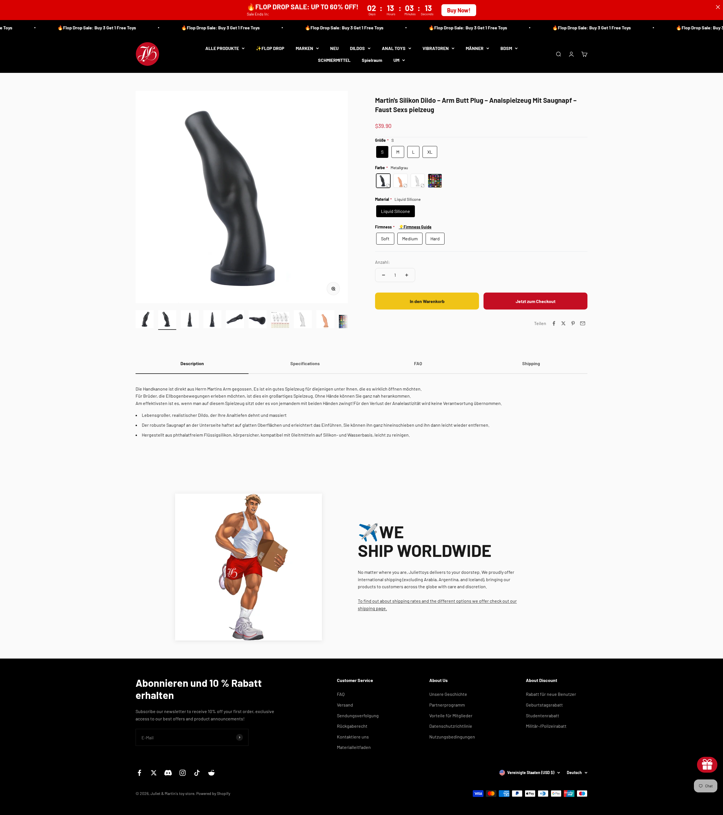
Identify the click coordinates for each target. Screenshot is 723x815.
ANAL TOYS (394, 48)
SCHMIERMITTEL (334, 59)
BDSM (506, 48)
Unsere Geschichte (448, 694)
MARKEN (304, 48)
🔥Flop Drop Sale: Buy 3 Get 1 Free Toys (77, 27)
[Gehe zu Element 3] (190, 320)
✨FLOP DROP (270, 48)
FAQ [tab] (418, 363)
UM (396, 59)
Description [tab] (192, 363)
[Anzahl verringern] (383, 275)
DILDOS (357, 48)
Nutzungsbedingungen (452, 736)
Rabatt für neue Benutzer (551, 694)
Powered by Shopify (213, 793)
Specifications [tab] (305, 363)
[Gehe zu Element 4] (212, 320)
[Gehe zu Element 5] (235, 320)
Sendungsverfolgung (358, 715)
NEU (334, 48)
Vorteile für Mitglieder (450, 715)
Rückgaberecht (352, 726)
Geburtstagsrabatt (544, 704)
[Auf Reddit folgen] (211, 773)
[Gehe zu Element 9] (325, 320)
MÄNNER (475, 48)
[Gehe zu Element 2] (167, 320)
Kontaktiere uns (353, 736)
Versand (345, 704)
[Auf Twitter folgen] (154, 773)
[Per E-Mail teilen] (582, 323)
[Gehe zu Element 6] (258, 320)
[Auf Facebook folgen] (139, 773)
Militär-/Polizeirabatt (546, 726)
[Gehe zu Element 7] (280, 321)
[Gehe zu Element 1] (145, 320)
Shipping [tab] (531, 363)
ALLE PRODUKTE (222, 48)
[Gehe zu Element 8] (303, 320)
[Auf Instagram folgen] (182, 773)
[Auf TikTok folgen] (197, 773)
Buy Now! (459, 10)
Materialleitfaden (354, 747)
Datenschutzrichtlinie (450, 726)
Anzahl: (382, 262)
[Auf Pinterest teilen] (573, 323)
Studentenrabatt (542, 715)
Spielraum (372, 59)
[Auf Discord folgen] (168, 773)
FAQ (341, 694)
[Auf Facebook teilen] (554, 323)
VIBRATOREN (436, 48)
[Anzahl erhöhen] (406, 275)
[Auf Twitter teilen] (563, 323)
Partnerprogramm (447, 704)
